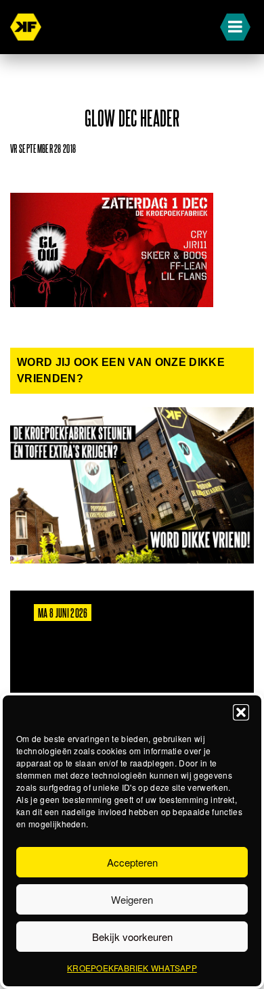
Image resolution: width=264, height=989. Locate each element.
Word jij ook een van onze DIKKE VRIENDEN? (121, 370)
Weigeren (132, 899)
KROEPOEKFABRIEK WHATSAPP (132, 967)
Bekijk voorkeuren (132, 936)
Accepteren (132, 862)
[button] (241, 712)
